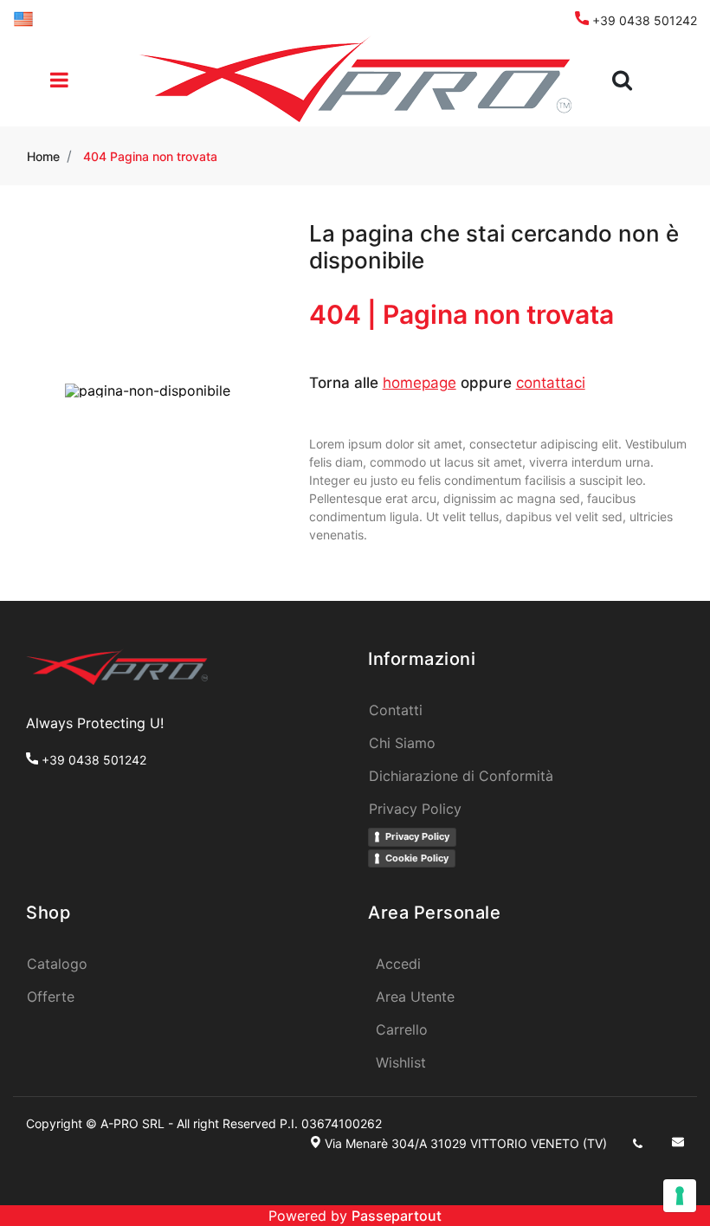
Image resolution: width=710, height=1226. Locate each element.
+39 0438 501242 (643, 20)
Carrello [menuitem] (402, 1029)
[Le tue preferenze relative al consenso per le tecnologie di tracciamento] (679, 1195)
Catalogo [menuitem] (57, 963)
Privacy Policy (417, 836)
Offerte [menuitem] (50, 996)
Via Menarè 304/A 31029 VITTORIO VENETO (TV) (466, 1143)
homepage (419, 382)
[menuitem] (23, 17)
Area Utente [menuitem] (415, 996)
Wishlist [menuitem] (401, 1062)
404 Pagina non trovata (150, 156)
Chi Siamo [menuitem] (402, 743)
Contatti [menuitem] (396, 710)
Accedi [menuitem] (398, 963)
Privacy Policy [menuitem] (415, 808)
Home (43, 156)
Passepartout (397, 1215)
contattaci (550, 382)
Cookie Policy (417, 858)
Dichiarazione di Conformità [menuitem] (461, 775)
